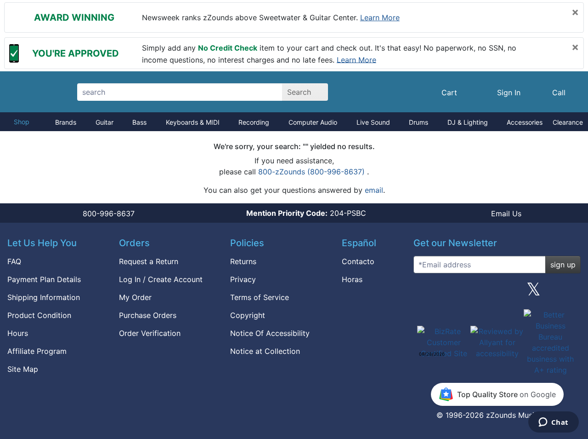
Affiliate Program (37, 351)
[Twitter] (533, 292)
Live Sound (373, 122)
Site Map (22, 369)
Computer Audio (312, 122)
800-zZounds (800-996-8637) (312, 171)
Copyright (247, 315)
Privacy (243, 279)
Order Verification (150, 333)
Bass (139, 122)
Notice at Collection (265, 351)
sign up (563, 264)
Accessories (525, 122)
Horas (352, 279)
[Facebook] (460, 292)
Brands (65, 122)
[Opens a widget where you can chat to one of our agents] (553, 422)
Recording (253, 122)
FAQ (14, 261)
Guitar (104, 122)
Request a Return (148, 261)
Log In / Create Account (161, 279)
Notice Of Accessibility (270, 333)
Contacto (358, 261)
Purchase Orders (147, 315)
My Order (135, 297)
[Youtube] (570, 292)
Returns (243, 261)
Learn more (380, 17)
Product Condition (39, 315)
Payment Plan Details (44, 279)
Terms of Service (259, 297)
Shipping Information (43, 297)
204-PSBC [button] (306, 213)
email (374, 190)
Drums (418, 122)
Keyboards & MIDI (193, 122)
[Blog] (424, 292)
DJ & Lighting (467, 122)
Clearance (568, 122)
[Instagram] (497, 292)
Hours (17, 333)
